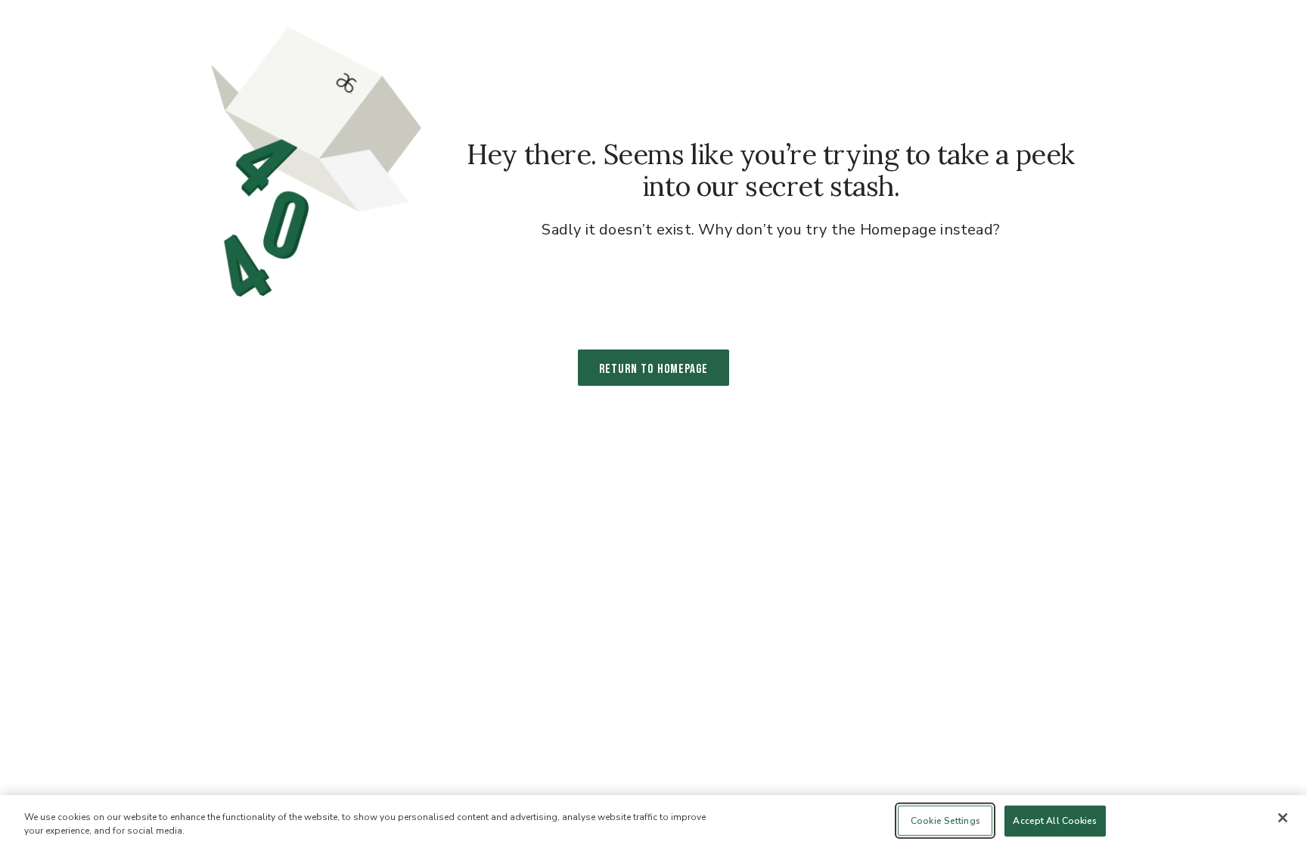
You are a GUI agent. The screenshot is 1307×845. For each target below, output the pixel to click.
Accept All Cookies (1055, 821)
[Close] (1282, 817)
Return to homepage (653, 369)
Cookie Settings (945, 821)
